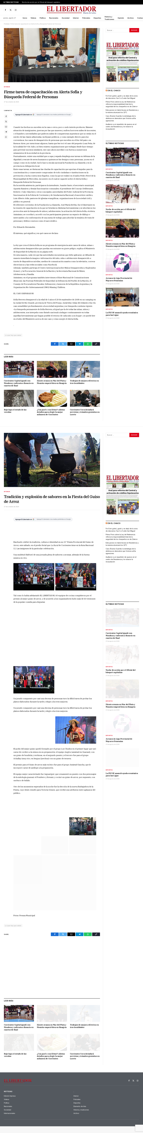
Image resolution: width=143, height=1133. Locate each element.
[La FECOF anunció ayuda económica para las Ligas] (122, 297)
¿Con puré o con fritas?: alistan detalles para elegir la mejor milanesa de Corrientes (51, 412)
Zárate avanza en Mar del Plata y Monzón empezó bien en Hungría (51, 382)
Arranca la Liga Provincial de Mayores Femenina (119, 279)
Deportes (97, 18)
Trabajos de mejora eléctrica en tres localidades (84, 382)
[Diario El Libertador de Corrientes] (72, 10)
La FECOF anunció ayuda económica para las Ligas (122, 313)
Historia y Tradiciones (109, 18)
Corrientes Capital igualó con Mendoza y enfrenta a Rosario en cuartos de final (19, 383)
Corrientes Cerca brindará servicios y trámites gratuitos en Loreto (85, 412)
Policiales (86, 18)
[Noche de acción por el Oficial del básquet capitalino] (122, 193)
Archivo (130, 18)
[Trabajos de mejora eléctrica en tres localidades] (85, 369)
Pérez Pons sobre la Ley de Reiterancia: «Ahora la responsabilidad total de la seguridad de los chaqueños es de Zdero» (122, 104)
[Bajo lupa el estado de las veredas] (19, 398)
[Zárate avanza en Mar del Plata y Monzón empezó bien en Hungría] (52, 369)
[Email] (6, 127)
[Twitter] (6, 121)
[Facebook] (6, 116)
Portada (6, 24)
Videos (33, 18)
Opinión (121, 18)
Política (43, 18)
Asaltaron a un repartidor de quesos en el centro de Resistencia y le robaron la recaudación (121, 126)
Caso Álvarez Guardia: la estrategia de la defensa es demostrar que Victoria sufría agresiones (121, 118)
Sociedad (65, 18)
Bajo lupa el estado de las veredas (15, 411)
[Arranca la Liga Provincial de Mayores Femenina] (122, 262)
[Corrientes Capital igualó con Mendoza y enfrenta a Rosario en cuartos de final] (19, 369)
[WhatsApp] (6, 137)
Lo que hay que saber (13, 335)
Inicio (25, 18)
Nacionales (53, 18)
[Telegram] (6, 132)
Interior (76, 18)
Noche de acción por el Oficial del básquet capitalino (41, 2)
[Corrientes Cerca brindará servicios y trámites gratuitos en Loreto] (85, 398)
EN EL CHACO (114, 90)
